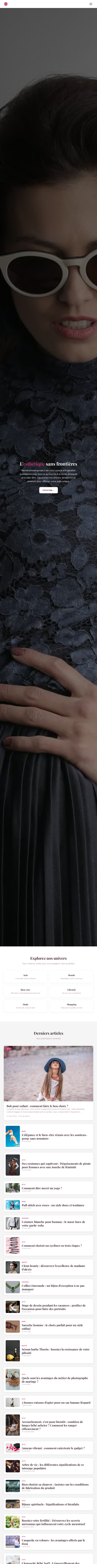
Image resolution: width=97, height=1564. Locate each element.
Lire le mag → (49, 490)
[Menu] (90, 4)
